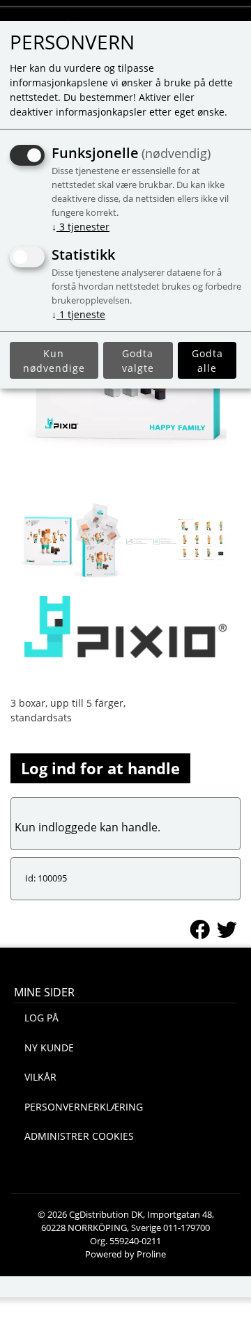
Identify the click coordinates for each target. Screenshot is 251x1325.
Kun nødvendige (54, 361)
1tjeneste (78, 314)
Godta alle (207, 361)
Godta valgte (138, 361)
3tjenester (80, 226)
